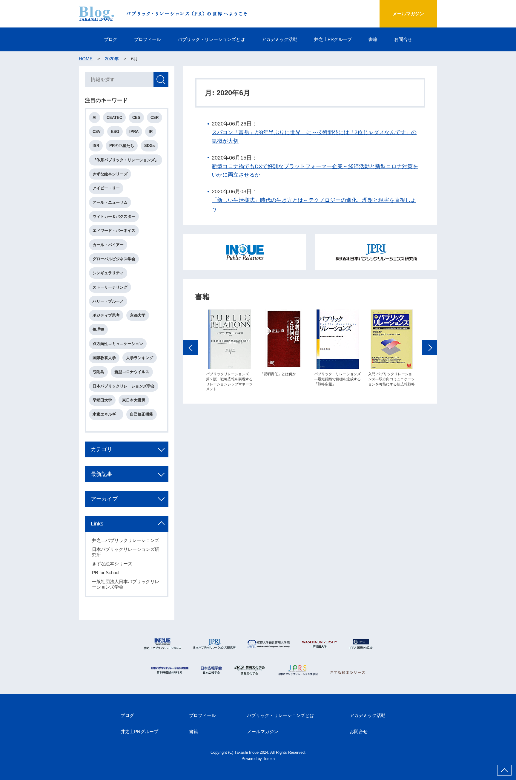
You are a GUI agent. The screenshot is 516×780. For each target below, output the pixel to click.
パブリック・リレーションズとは (211, 39)
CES (136, 117)
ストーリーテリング (110, 287)
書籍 (372, 39)
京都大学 (137, 315)
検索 (160, 79)
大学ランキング (139, 357)
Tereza (269, 758)
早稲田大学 (102, 400)
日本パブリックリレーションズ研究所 (125, 552)
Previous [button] (190, 347)
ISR (96, 145)
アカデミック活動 (279, 39)
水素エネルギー (106, 414)
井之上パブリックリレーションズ (125, 540)
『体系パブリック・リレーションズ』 (126, 160)
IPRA (134, 131)
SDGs (149, 145)
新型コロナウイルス (131, 372)
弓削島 (98, 372)
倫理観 (98, 329)
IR (151, 131)
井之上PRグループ (333, 39)
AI (94, 117)
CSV (97, 131)
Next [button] (429, 347)
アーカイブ (104, 499)
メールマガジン (408, 13)
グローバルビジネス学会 (114, 259)
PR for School (105, 572)
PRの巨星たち (121, 145)
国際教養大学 (104, 357)
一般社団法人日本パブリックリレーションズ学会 (125, 584)
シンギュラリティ (108, 273)
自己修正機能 (141, 414)
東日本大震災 (133, 400)
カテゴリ (101, 449)
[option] (229, 350)
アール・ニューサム (110, 202)
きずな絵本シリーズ (110, 174)
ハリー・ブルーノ (108, 301)
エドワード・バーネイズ (114, 230)
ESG (115, 131)
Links (97, 524)
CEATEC (114, 117)
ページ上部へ (504, 770)
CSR (154, 117)
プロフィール (147, 39)
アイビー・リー (106, 188)
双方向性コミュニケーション (118, 343)
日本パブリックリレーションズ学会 (124, 386)
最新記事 (101, 474)
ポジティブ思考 (106, 315)
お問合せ (403, 39)
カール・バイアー (108, 245)
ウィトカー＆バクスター (114, 216)
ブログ (110, 39)
